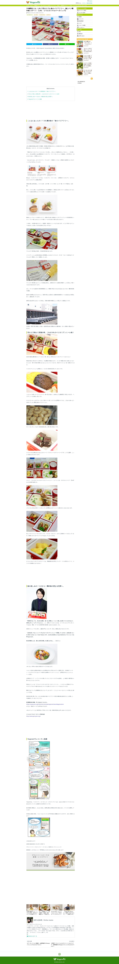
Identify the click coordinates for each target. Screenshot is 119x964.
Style (31, 5)
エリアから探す (82, 12)
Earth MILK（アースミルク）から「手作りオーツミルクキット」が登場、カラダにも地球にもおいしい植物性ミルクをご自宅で (56, 915)
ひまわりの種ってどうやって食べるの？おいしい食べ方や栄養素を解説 (88, 57)
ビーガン (36, 14)
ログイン (84, 3)
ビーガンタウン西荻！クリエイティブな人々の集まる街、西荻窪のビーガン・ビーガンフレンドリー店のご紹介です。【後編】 (88, 72)
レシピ (80, 23)
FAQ (80, 31)
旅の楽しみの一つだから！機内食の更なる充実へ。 (40, 96)
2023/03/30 (86, 60)
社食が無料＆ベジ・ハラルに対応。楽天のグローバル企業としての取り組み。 (32, 913)
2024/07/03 (86, 53)
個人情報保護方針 (81, 81)
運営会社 (80, 33)
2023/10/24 (86, 67)
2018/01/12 (86, 74)
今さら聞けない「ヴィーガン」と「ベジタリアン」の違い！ (88, 43)
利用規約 (80, 83)
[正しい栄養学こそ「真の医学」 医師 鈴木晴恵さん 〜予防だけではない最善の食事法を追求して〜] (44, 907)
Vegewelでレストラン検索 (34, 99)
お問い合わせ (81, 35)
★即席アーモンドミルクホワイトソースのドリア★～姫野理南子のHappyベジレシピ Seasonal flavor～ (62, 945)
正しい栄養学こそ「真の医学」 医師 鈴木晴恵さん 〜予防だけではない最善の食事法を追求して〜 (44, 914)
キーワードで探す (82, 10)
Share (51, 44)
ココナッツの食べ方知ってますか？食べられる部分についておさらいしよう (88, 65)
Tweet (34, 44)
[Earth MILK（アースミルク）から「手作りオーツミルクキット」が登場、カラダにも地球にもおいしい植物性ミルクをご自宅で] (57, 907)
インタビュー (29, 14)
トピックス (81, 18)
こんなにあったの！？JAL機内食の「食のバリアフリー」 (41, 91)
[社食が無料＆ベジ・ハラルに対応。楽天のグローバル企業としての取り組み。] (32, 907)
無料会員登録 (89, 3)
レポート (48, 14)
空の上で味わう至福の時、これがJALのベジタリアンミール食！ (43, 94)
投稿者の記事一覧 (32, 936)
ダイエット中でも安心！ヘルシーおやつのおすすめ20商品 (88, 50)
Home (27, 5)
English (90, 1)
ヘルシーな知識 (82, 25)
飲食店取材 (81, 21)
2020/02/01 (86, 45)
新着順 (80, 16)
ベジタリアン (42, 14)
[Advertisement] (50, 78)
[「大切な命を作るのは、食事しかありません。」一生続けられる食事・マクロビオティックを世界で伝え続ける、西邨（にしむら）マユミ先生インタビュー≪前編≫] (69, 907)
